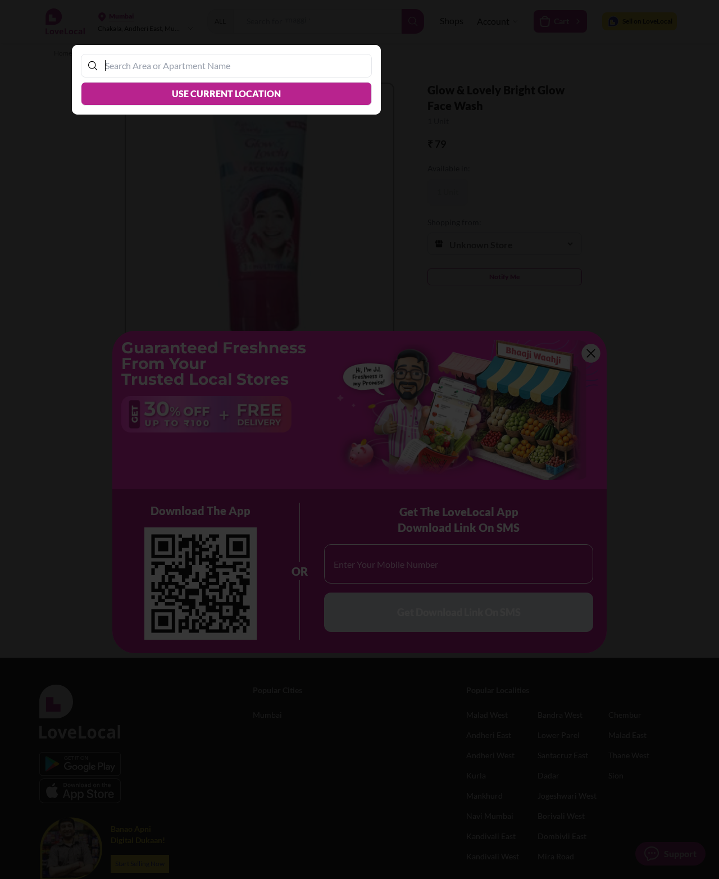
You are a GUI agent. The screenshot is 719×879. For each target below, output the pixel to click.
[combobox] (232, 65)
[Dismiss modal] (359, 439)
